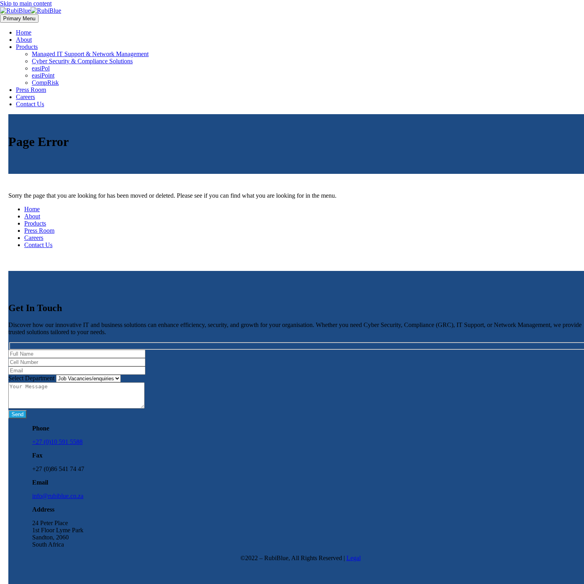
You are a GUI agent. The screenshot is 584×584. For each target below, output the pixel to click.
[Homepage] (30, 10)
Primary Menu (19, 18)
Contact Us (30, 104)
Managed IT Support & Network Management (90, 54)
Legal (353, 558)
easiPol (41, 68)
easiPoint (43, 75)
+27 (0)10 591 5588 (57, 441)
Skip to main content (26, 3)
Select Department (32, 378)
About (24, 39)
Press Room (31, 89)
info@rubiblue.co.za (57, 496)
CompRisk (45, 82)
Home (23, 32)
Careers (25, 96)
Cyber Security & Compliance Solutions (82, 61)
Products (27, 46)
